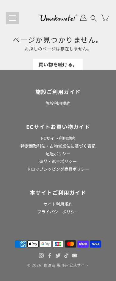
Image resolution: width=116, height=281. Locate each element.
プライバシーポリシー (58, 212)
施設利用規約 (58, 103)
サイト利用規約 (58, 204)
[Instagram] (41, 255)
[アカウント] (83, 18)
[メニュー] (12, 18)
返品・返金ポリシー (58, 161)
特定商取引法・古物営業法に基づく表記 (58, 146)
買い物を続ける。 (57, 64)
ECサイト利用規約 (58, 138)
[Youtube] (74, 255)
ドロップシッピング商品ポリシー (58, 169)
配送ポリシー (58, 154)
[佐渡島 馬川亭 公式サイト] (58, 18)
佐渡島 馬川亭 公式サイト (66, 264)
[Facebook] (49, 255)
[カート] (105, 18)
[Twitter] (58, 255)
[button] (93, 18)
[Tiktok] (66, 255)
